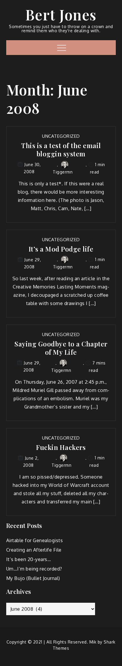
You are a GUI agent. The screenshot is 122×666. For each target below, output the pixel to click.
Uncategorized (61, 136)
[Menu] (61, 47)
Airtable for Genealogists (34, 540)
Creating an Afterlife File (34, 550)
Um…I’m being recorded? (34, 569)
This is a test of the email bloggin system (61, 149)
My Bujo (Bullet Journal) (33, 578)
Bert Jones (61, 14)
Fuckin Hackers (61, 447)
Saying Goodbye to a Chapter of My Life (61, 348)
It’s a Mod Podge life (61, 249)
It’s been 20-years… (28, 559)
